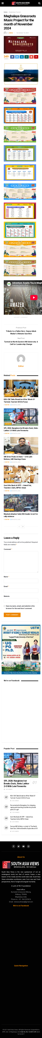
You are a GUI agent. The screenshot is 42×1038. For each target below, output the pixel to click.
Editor (11, 33)
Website (6, 596)
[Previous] (19, 526)
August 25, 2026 (15, 462)
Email (6, 586)
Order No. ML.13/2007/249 (28, 1032)
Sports (8, 424)
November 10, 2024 (23, 33)
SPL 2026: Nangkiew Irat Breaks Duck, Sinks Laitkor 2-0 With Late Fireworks (16, 783)
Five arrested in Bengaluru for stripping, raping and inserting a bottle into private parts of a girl (23, 807)
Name (6, 577)
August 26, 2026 (15, 404)
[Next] (23, 526)
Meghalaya (9, 395)
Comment (8, 549)
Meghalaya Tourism (15, 12)
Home (5, 12)
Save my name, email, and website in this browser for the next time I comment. (20, 607)
